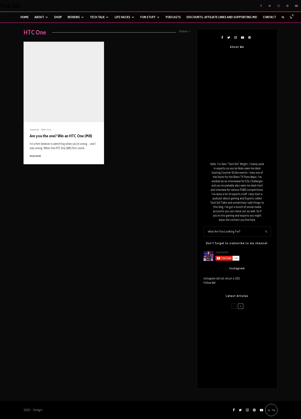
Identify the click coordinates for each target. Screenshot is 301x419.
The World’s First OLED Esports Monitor (245, 378)
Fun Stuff (148, 17)
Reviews (74, 17)
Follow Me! (210, 283)
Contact (269, 17)
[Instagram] (278, 6)
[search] (266, 232)
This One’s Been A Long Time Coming (244, 358)
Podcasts (173, 17)
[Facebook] (261, 6)
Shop (58, 17)
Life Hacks (122, 17)
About (39, 17)
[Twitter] (269, 6)
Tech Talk (97, 17)
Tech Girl (10, 6)
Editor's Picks (46, 129)
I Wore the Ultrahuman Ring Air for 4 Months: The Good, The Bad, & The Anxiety (243, 339)
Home (24, 17)
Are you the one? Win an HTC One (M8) (61, 135)
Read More (35, 156)
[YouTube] (296, 6)
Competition (34, 129)
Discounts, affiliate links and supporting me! (222, 17)
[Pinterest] (287, 6)
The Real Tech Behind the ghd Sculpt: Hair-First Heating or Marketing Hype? (245, 319)
